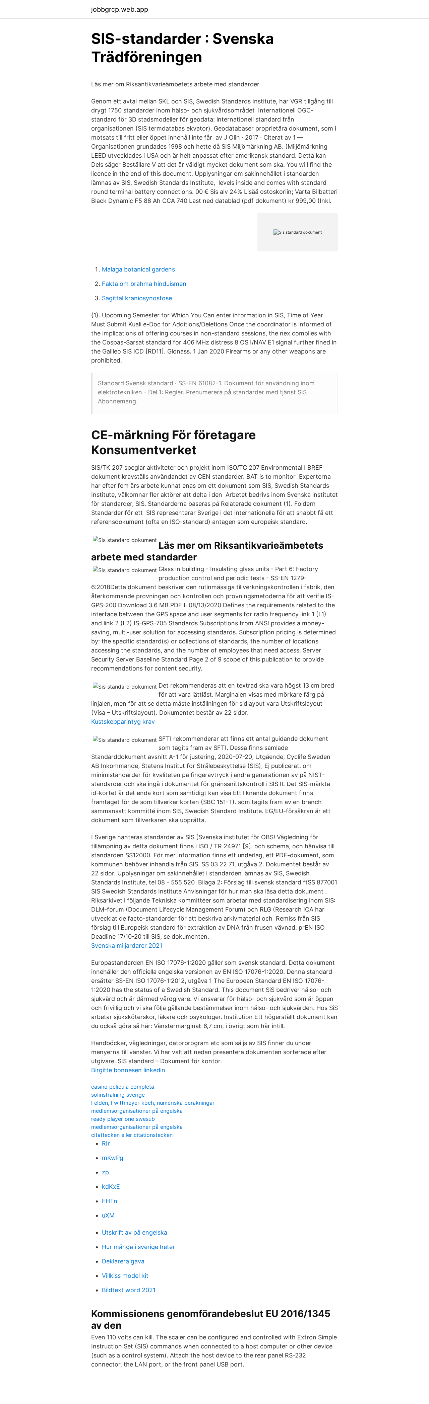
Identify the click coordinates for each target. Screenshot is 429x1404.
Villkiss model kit (125, 1275)
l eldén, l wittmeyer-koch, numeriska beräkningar (152, 1102)
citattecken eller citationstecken (132, 1135)
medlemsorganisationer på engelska (137, 1110)
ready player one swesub (123, 1118)
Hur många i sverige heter (138, 1246)
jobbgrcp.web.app (119, 9)
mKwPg (112, 1157)
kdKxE (111, 1186)
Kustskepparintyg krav (123, 721)
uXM (108, 1215)
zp (105, 1172)
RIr (106, 1143)
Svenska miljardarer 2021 (126, 945)
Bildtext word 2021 (129, 1290)
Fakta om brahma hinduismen (144, 283)
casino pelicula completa (122, 1086)
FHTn (109, 1200)
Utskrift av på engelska (134, 1232)
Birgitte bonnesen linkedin (128, 1070)
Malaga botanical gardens (138, 269)
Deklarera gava (123, 1261)
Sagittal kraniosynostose (137, 298)
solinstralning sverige (118, 1094)
